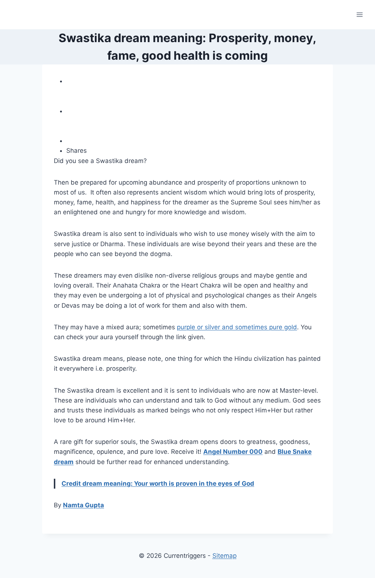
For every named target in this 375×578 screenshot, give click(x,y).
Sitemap (224, 555)
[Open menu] (359, 14)
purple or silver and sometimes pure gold (237, 327)
